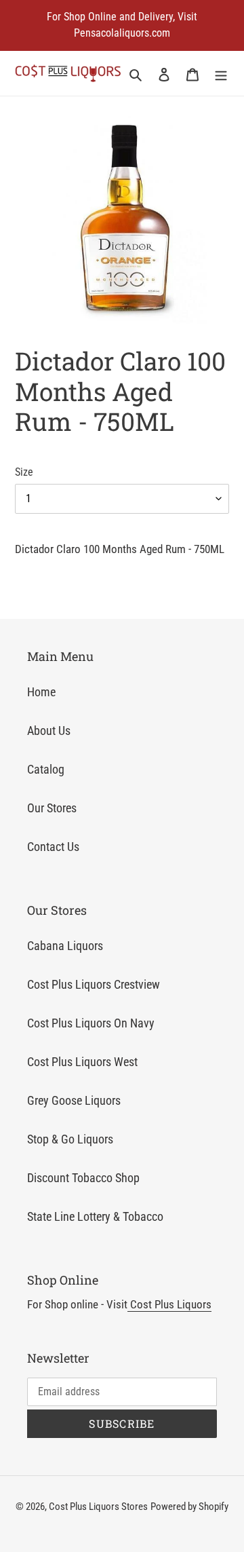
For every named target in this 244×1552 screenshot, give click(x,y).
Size (24, 472)
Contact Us (53, 846)
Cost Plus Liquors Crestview (93, 984)
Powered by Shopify (189, 1506)
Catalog (45, 769)
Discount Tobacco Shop (83, 1178)
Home (41, 692)
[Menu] (221, 74)
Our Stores (52, 808)
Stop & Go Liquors (70, 1139)
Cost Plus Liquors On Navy (91, 1023)
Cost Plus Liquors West (82, 1062)
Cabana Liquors (65, 946)
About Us (48, 730)
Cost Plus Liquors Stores (98, 1506)
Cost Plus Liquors (169, 1304)
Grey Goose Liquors (74, 1100)
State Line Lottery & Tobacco (95, 1216)
